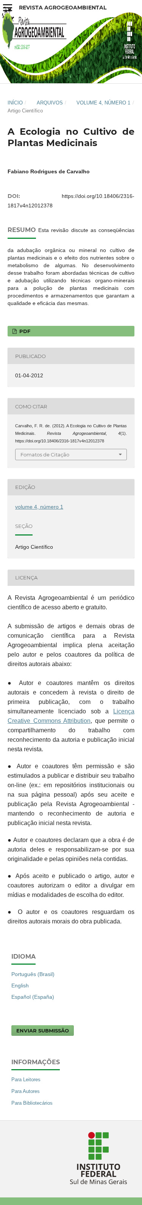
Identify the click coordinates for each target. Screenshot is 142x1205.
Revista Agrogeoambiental (62, 7)
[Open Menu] (7, 7)
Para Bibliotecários (32, 1103)
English (20, 985)
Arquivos (50, 103)
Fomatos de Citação (44, 454)
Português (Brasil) (33, 974)
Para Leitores (26, 1079)
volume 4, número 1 (103, 103)
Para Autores (25, 1091)
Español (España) (32, 997)
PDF (24, 331)
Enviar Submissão (42, 1031)
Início (15, 103)
